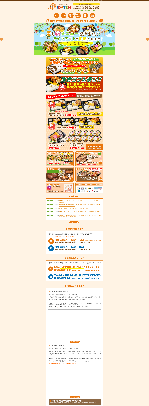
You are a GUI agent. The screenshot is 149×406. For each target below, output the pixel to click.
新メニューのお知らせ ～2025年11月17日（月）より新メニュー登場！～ (74, 208)
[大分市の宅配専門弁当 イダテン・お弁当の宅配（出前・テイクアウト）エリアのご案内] (86, 11)
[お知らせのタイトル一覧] (74, 223)
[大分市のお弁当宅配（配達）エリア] (75, 342)
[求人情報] (92, 15)
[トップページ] (56, 15)
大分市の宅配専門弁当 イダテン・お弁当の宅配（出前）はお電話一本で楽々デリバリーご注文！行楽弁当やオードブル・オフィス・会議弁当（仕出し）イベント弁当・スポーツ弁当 (74, 39)
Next (147, 39)
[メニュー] (63, 15)
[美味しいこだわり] (78, 15)
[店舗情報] (85, 15)
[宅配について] (71, 15)
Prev (1, 39)
